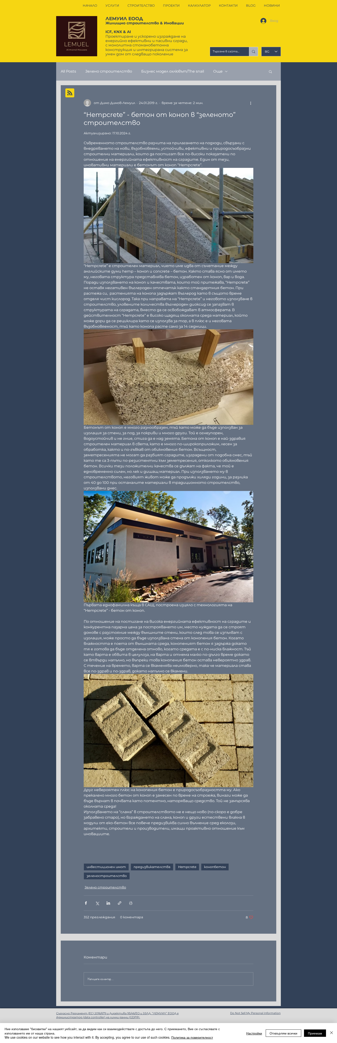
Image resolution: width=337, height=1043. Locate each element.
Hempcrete (187, 867)
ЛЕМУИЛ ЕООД (124, 18)
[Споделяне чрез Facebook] (86, 903)
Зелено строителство (108, 71)
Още (218, 71)
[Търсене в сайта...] (253, 51)
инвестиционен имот (106, 867)
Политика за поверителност (192, 1037)
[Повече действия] (250, 103)
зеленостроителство (107, 876)
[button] (270, 71)
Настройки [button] (254, 1033)
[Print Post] (131, 903)
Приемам (315, 1033)
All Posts (68, 71)
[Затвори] (331, 1033)
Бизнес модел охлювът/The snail (172, 71)
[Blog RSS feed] (69, 93)
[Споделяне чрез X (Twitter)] (97, 903)
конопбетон (215, 867)
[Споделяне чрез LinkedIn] (108, 903)
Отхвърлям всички (283, 1033)
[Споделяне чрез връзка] (119, 903)
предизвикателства (152, 867)
